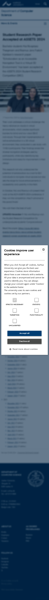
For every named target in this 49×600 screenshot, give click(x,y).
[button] (24, 349)
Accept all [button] (24, 333)
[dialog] (24, 300)
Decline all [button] (24, 341)
